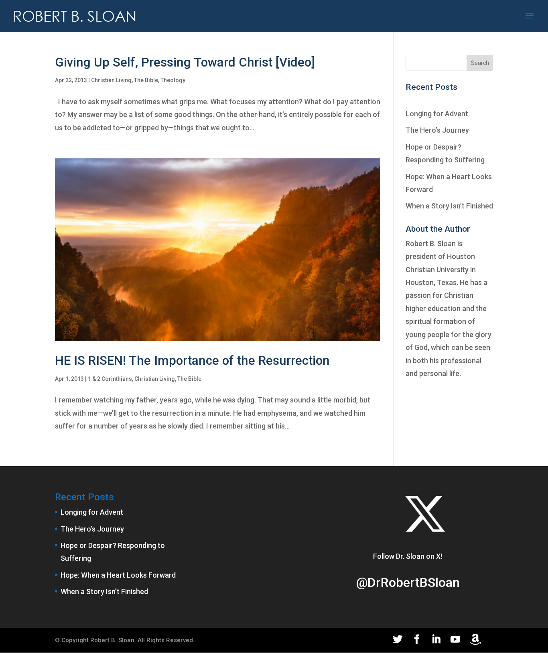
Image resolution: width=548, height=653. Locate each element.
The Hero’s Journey (437, 130)
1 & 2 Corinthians (110, 379)
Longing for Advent (437, 113)
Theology (172, 80)
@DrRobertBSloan (408, 582)
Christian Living (111, 80)
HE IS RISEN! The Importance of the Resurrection (192, 360)
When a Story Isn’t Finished (449, 206)
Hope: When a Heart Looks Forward (118, 575)
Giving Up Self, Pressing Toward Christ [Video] (185, 62)
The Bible (146, 80)
